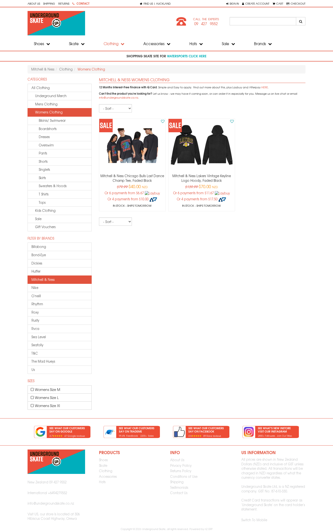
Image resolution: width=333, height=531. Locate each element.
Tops (42, 202)
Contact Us (178, 492)
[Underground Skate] (95, 23)
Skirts (42, 177)
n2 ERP (209, 529)
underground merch (51, 95)
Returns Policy (180, 471)
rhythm (37, 304)
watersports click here (186, 55)
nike (34, 287)
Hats (193, 43)
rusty (35, 320)
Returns (63, 3)
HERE (264, 87)
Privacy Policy (181, 465)
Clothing (111, 43)
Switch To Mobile (254, 520)
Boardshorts (48, 128)
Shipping (49, 3)
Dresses (44, 136)
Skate (74, 43)
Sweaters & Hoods (53, 186)
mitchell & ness (43, 279)
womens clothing (49, 112)
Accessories (154, 43)
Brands (260, 43)
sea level (38, 337)
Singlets (44, 169)
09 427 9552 (206, 23)
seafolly (37, 345)
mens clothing (46, 104)
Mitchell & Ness (42, 69)
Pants (43, 153)
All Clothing (40, 87)
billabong (38, 246)
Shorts (43, 161)
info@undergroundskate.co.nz (118, 97)
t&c (34, 353)
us (33, 369)
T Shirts (44, 194)
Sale (226, 43)
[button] (232, 3)
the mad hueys (43, 361)
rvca (35, 328)
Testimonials (179, 487)
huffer (35, 271)
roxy (35, 312)
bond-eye (38, 255)
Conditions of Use (183, 476)
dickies (36, 263)
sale (38, 218)
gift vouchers (45, 227)
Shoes (39, 43)
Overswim (46, 145)
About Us (34, 3)
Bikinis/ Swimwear (52, 120)
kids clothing (45, 210)
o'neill (36, 296)
